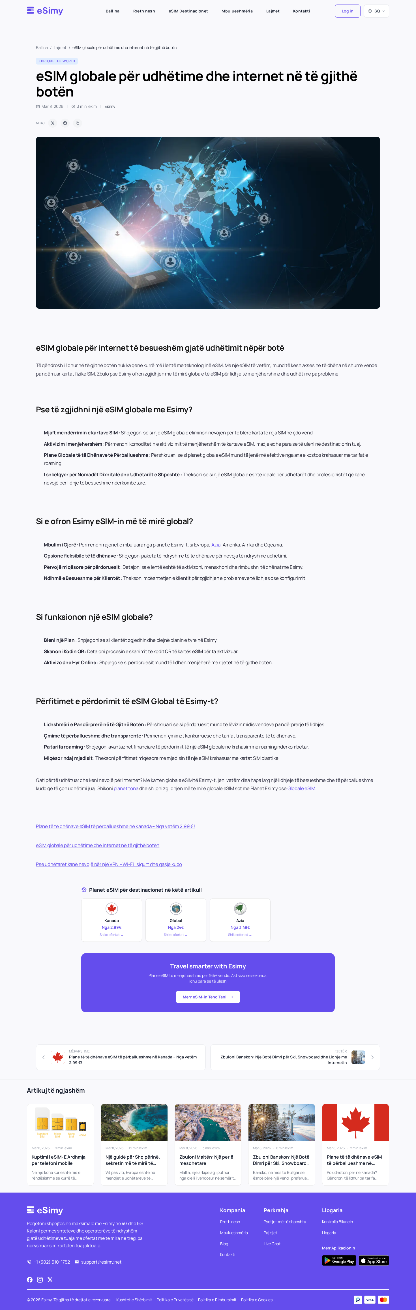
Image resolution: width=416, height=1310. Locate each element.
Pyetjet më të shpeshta (285, 1221)
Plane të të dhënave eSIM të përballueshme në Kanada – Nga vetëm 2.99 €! (115, 826)
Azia (215, 544)
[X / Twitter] (50, 1280)
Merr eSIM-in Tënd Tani (204, 997)
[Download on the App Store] (374, 1260)
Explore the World (57, 61)
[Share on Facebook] (65, 123)
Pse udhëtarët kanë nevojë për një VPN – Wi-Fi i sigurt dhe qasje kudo (109, 864)
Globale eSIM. (302, 788)
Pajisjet (270, 1232)
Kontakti (301, 11)
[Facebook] (30, 1280)
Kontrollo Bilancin (337, 1221)
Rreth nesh (144, 11)
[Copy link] (77, 123)
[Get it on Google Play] (339, 1260)
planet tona (126, 788)
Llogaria (329, 1232)
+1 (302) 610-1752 (52, 1262)
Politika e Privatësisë (175, 1299)
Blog (224, 1243)
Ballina (112, 11)
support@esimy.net (101, 1262)
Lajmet (273, 11)
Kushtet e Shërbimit (134, 1299)
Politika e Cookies (257, 1299)
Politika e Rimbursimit (217, 1299)
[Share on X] (52, 123)
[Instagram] (40, 1280)
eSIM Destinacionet (188, 11)
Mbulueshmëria (237, 11)
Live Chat (272, 1243)
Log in (347, 11)
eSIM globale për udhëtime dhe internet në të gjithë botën (97, 845)
